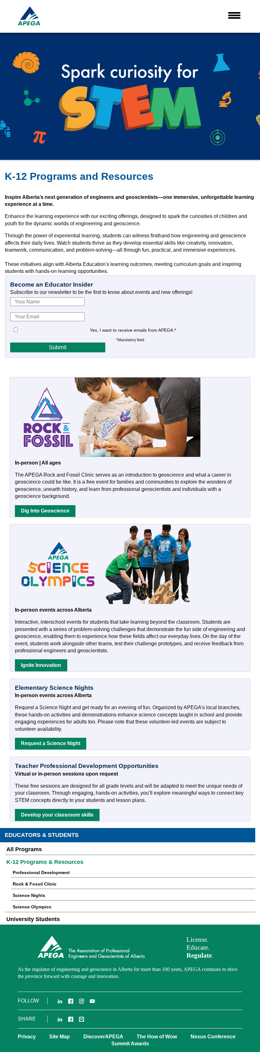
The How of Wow (157, 1036)
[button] (234, 15)
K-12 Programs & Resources (44, 862)
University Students (33, 919)
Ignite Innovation (41, 665)
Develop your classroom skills (57, 815)
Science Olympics (32, 906)
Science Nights (29, 895)
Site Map (59, 1036)
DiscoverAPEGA (103, 1036)
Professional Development (41, 872)
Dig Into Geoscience (45, 510)
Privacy (27, 1036)
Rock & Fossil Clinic (34, 883)
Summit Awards (130, 1043)
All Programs (24, 849)
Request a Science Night (50, 743)
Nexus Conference (213, 1036)
